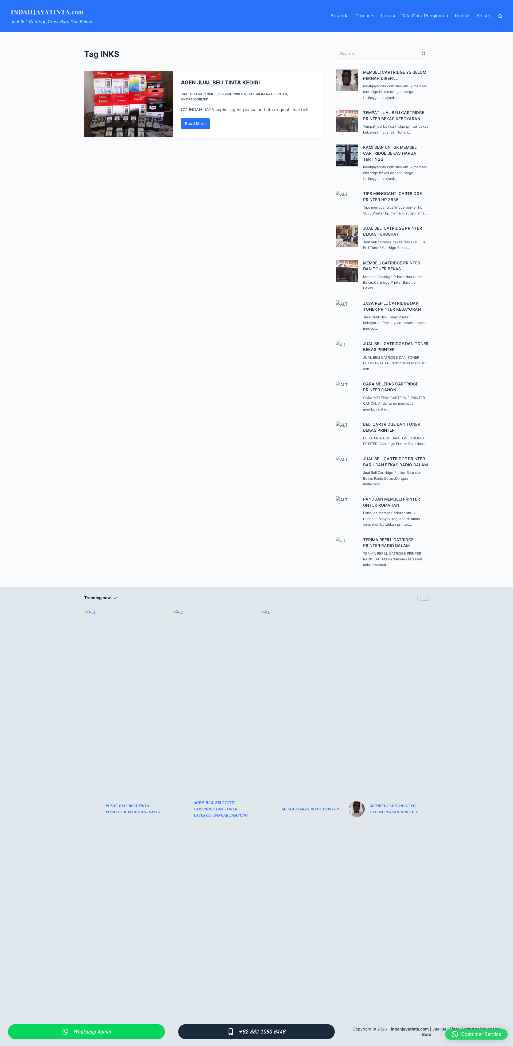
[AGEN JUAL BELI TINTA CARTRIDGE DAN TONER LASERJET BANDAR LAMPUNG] (180, 809)
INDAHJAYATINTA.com (47, 12)
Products (364, 15)
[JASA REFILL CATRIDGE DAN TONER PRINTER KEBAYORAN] (347, 311)
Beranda (340, 15)
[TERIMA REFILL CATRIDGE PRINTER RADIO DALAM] (347, 548)
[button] (476, 1034)
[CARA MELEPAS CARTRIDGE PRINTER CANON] (347, 392)
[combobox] (377, 53)
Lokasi (388, 15)
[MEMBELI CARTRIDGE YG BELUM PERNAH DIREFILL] (347, 80)
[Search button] (423, 53)
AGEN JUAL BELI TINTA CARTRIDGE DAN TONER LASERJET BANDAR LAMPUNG (221, 809)
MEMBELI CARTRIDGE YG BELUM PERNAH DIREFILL (394, 809)
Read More (196, 125)
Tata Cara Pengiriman (425, 15)
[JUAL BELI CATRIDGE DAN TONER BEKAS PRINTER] (347, 352)
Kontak (462, 15)
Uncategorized (194, 99)
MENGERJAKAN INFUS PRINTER (310, 809)
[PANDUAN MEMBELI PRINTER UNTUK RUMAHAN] (347, 507)
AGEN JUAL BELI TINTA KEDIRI (220, 82)
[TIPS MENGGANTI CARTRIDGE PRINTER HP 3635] (347, 202)
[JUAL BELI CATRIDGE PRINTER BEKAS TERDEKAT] (347, 236)
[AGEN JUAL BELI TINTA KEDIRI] (128, 104)
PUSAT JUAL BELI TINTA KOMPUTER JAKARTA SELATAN (133, 809)
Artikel (483, 15)
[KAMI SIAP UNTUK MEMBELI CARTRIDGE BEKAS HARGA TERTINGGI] (347, 155)
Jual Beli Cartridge (198, 94)
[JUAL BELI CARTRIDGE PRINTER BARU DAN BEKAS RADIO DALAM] (347, 467)
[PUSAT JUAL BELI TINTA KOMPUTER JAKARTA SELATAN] (92, 809)
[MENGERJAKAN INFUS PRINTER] (269, 809)
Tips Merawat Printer (267, 94)
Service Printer (232, 94)
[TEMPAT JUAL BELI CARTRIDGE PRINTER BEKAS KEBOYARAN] (347, 121)
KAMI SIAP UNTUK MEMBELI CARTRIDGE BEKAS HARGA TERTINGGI (390, 153)
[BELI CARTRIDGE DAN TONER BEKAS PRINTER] (347, 432)
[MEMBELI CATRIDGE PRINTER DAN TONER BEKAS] (347, 271)
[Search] (500, 16)
